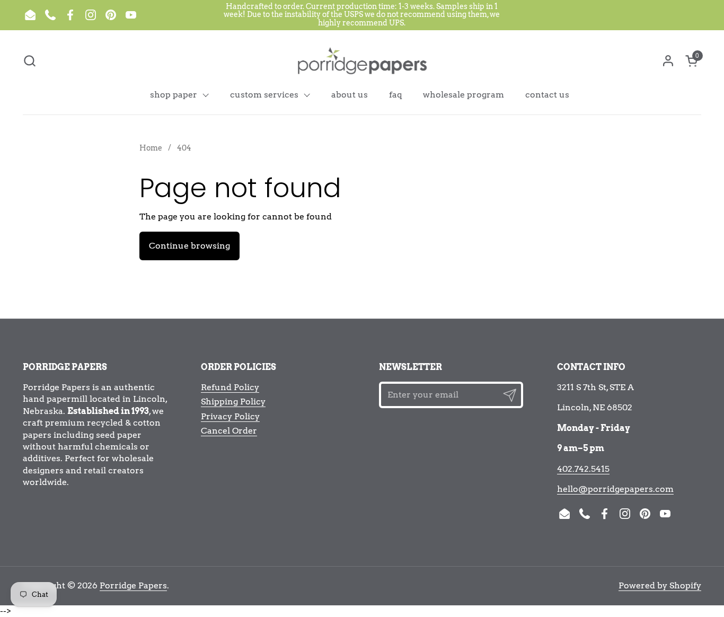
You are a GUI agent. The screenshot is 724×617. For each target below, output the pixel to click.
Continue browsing (189, 246)
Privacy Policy (230, 416)
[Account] (668, 60)
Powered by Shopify (660, 585)
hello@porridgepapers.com (615, 489)
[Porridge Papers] (362, 60)
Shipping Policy (233, 401)
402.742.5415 (583, 469)
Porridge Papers (133, 585)
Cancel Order (229, 431)
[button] (29, 60)
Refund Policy (230, 387)
